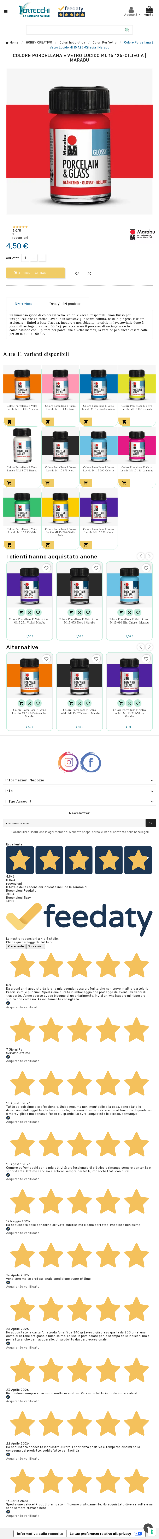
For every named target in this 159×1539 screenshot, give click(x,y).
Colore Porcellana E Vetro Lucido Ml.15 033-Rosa (60, 407)
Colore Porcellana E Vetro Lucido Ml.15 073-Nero (60, 469)
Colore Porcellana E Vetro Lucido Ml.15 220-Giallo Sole (60, 532)
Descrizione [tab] (24, 303)
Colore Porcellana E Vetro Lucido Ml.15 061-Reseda (137, 407)
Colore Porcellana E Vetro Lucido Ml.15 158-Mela (22, 531)
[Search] (127, 30)
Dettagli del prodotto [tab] (65, 303)
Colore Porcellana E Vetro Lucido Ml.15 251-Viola (98, 531)
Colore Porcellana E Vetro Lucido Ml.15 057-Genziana (98, 407)
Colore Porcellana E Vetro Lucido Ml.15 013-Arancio (22, 407)
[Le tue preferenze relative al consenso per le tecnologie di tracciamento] (152, 1532)
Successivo (35, 946)
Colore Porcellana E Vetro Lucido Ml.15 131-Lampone (136, 469)
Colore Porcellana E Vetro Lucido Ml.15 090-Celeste (98, 469)
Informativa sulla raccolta (40, 1534)
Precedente (16, 946)
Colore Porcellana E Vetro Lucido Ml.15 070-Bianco (22, 469)
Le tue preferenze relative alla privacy (100, 1534)
